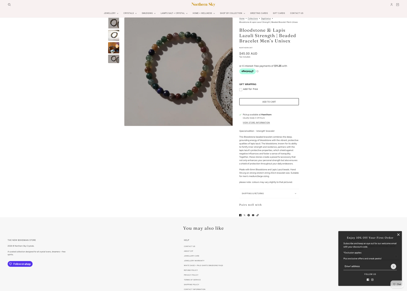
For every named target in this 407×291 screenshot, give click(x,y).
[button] (257, 215)
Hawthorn (266, 114)
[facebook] (368, 279)
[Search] (9, 4)
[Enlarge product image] (178, 72)
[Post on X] (244, 215)
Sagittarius (266, 19)
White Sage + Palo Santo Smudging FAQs (203, 265)
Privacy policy (191, 275)
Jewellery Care (191, 256)
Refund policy (191, 270)
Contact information (194, 289)
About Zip (188, 251)
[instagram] (372, 279)
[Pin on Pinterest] (248, 215)
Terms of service (192, 280)
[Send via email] (253, 215)
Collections (253, 19)
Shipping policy (191, 284)
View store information (256, 123)
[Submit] (393, 266)
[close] (398, 234)
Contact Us (189, 246)
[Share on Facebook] (240, 215)
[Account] (391, 4)
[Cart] (397, 4)
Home (242, 19)
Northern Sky (246, 48)
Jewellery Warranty (194, 261)
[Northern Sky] (203, 5)
